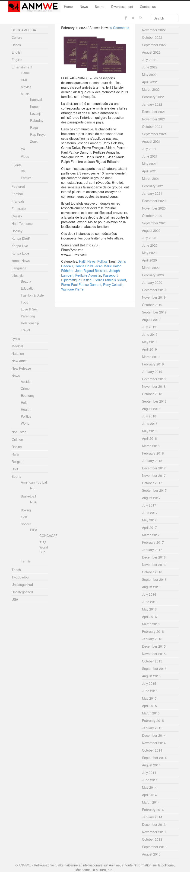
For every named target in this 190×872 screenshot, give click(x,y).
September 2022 (154, 44)
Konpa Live (20, 245)
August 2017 (151, 497)
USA (15, 599)
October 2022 (152, 37)
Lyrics (16, 338)
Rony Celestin (113, 284)
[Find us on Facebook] (126, 18)
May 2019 (149, 341)
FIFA (33, 529)
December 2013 (154, 824)
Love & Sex (29, 309)
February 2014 (153, 809)
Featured (18, 186)
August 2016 (151, 587)
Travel (25, 330)
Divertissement (122, 6)
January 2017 (152, 549)
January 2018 (152, 460)
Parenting (28, 316)
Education (28, 288)
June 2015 (150, 690)
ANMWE (25, 865)
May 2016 (149, 609)
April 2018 (149, 438)
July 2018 (149, 416)
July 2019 (149, 327)
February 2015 (153, 720)
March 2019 (151, 356)
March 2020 (151, 267)
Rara (15, 454)
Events (17, 165)
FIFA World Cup (43, 547)
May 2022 (149, 74)
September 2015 (154, 668)
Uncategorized (22, 584)
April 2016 (149, 616)
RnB (15, 469)
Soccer (26, 524)
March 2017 (151, 535)
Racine (17, 446)
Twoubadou (20, 577)
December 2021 (154, 111)
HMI (24, 80)
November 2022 (154, 30)
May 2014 (149, 787)
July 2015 (149, 683)
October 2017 (152, 483)
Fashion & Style (32, 295)
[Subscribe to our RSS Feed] (140, 18)
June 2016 (150, 601)
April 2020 (149, 260)
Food (24, 302)
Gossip (17, 216)
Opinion (17, 439)
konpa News (21, 260)
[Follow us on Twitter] (133, 18)
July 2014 (149, 772)
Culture (17, 37)
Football (17, 193)
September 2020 (154, 223)
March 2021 (151, 178)
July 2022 (149, 59)
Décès (16, 44)
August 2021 (151, 141)
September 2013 (154, 846)
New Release (21, 368)
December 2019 (154, 289)
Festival (26, 177)
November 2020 (154, 208)
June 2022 (150, 67)
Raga (34, 127)
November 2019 (154, 297)
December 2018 (154, 379)
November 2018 (154, 386)
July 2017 (149, 505)
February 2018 (153, 453)
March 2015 (151, 713)
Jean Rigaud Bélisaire (91, 270)
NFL (33, 488)
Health (25, 409)
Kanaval (36, 99)
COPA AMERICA (24, 30)
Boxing (26, 510)
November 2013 (154, 832)
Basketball (28, 496)
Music (25, 93)
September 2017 (154, 490)
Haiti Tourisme (22, 223)
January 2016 (152, 638)
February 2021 (153, 186)
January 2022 (152, 104)
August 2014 (151, 765)
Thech (16, 569)
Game (25, 73)
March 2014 (151, 802)
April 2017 (149, 527)
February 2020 (153, 275)
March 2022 (151, 89)
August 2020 (151, 230)
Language (19, 268)
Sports (99, 6)
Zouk (34, 141)
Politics (102, 261)
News (84, 6)
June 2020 (150, 245)
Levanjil (35, 113)
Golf (24, 517)
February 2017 (153, 542)
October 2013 (152, 839)
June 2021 (150, 156)
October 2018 (152, 393)
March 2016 (151, 624)
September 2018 (154, 401)
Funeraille (19, 208)
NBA (33, 502)
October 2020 (152, 215)
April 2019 (149, 349)
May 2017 (149, 520)
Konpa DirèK (21, 238)
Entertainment (22, 67)
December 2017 (154, 468)
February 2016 (153, 631)
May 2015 (149, 698)
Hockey (17, 231)
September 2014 (154, 757)
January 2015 (152, 728)
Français (18, 201)
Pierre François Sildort (109, 280)
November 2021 (154, 119)
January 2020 (152, 282)
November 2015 (154, 653)
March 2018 (151, 445)
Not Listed (19, 432)
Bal (23, 170)
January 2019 (152, 371)
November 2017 (154, 475)
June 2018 (150, 423)
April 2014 (149, 794)
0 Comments (119, 27)
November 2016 (154, 564)
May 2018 (149, 431)
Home (68, 6)
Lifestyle (18, 275)
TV (23, 149)
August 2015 (151, 676)
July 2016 (149, 594)
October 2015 (152, 661)
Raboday (36, 120)
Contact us (148, 6)
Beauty (26, 281)
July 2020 (149, 238)
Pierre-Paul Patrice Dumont (81, 284)
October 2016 (152, 572)
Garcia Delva (84, 266)
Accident (27, 381)
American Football (34, 482)
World (25, 423)
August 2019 (151, 319)
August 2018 (151, 408)
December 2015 (154, 646)
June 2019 (150, 334)
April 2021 (149, 171)
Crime (25, 388)
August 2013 (151, 854)
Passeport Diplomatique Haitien (89, 277)
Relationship (30, 323)
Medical (17, 346)
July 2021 (149, 148)
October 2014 (152, 750)
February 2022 (153, 96)
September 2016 (154, 579)
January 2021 (152, 193)
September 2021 (154, 134)
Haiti (82, 261)
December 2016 (154, 557)
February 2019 (153, 364)
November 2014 (154, 742)
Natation (18, 353)
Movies (26, 86)
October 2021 (152, 126)
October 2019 (152, 304)
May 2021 (149, 163)
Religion (17, 461)
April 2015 (149, 705)
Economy (28, 395)
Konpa (35, 106)
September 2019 (154, 312)
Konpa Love (20, 253)
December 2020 (154, 200)
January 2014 (152, 817)
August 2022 (151, 52)
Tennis (26, 561)
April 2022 (149, 82)
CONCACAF (48, 535)
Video (25, 156)
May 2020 (149, 252)
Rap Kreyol (38, 134)
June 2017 (150, 512)
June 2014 (150, 780)
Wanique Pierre (72, 289)
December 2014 (154, 735)
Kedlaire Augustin (88, 275)
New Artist (19, 360)
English (17, 52)
